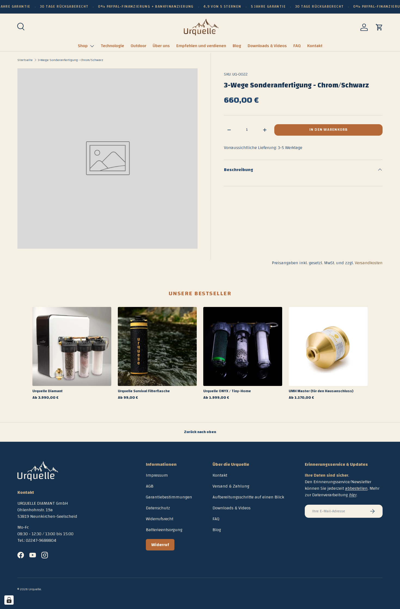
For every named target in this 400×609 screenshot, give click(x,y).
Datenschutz (158, 508)
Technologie (112, 46)
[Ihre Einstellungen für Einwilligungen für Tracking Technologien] (9, 600)
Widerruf (160, 545)
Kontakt (314, 46)
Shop (83, 46)
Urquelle (35, 589)
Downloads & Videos (267, 46)
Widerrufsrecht (159, 519)
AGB (149, 486)
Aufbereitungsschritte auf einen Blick (248, 497)
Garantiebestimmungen (169, 497)
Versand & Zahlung (231, 486)
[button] (379, 27)
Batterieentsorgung (164, 530)
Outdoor (138, 46)
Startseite (25, 60)
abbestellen (356, 488)
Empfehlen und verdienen (201, 46)
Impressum (157, 475)
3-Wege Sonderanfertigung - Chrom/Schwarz (70, 60)
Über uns (161, 46)
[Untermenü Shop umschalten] (92, 46)
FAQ (297, 46)
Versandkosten (369, 263)
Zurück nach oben (200, 432)
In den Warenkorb (328, 129)
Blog (237, 46)
